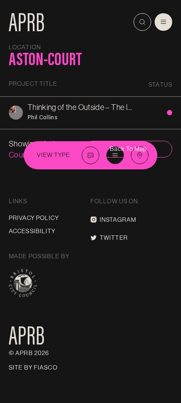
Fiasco (46, 367)
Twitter (114, 238)
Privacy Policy (34, 218)
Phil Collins (43, 117)
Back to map (128, 149)
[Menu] (163, 22)
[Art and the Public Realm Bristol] (26, 22)
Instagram (118, 219)
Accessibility (32, 231)
